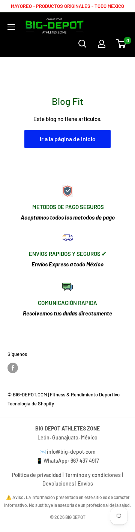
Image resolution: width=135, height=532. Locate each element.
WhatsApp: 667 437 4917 (71, 460)
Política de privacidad (37, 475)
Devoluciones (58, 483)
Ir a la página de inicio (68, 138)
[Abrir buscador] (82, 44)
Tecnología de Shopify (31, 403)
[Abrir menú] (11, 27)
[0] (121, 43)
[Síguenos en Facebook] (13, 368)
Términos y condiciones (93, 475)
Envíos (85, 483)
